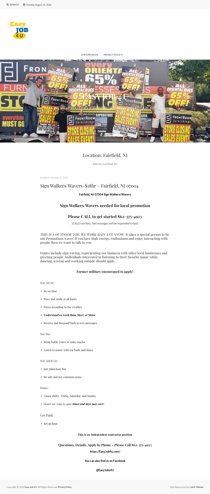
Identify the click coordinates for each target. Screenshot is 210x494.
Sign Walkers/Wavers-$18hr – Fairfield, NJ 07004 (89, 186)
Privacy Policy (113, 54)
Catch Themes (197, 487)
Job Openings (89, 54)
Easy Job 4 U (31, 487)
